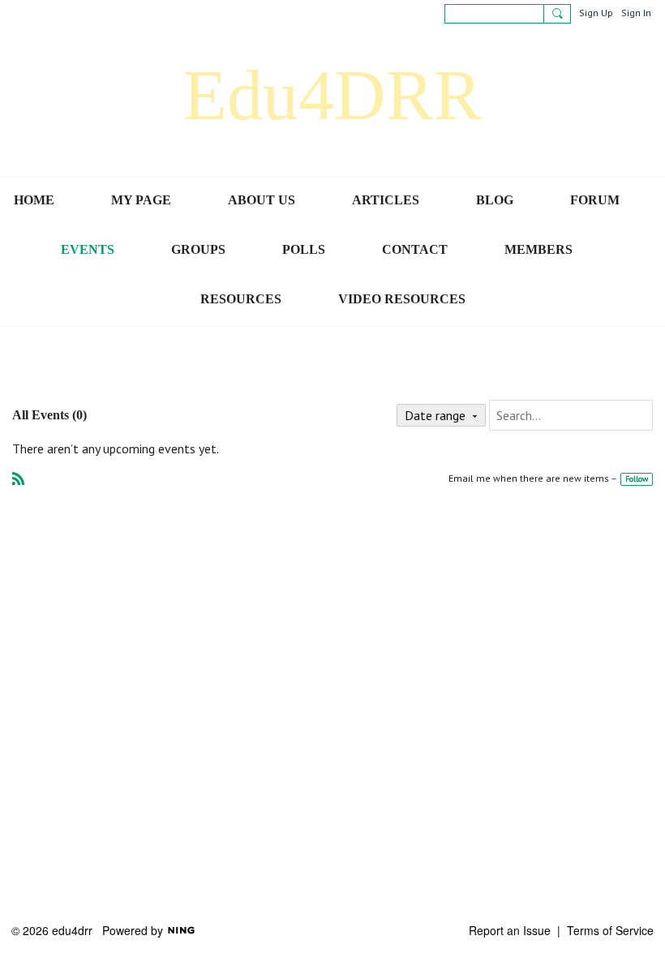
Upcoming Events (74, 371)
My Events (189, 371)
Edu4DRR (332, 95)
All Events (15, 371)
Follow (636, 479)
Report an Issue (510, 930)
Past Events (136, 371)
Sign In (636, 12)
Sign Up (596, 12)
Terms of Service (610, 930)
